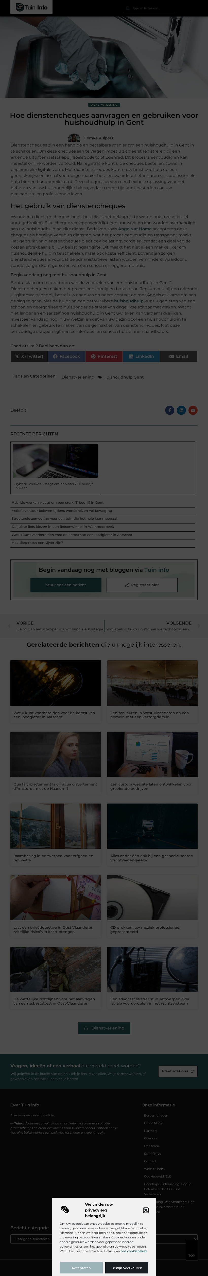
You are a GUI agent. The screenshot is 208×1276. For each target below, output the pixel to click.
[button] (145, 1210)
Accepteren (81, 1268)
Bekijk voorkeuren (126, 1268)
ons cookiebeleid (134, 1251)
